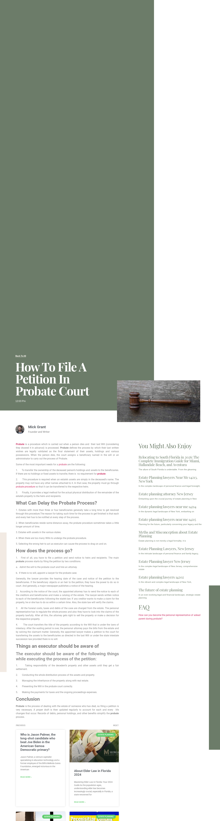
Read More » (26, 777)
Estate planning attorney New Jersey (166, 493)
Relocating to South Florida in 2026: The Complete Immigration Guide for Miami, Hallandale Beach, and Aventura (169, 461)
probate (63, 464)
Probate (20, 444)
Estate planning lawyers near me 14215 (167, 519)
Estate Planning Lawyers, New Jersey (166, 548)
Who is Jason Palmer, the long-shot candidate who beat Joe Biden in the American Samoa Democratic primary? (38, 742)
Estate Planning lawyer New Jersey (165, 561)
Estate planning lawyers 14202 (161, 577)
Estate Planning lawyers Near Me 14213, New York (168, 479)
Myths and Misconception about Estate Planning (168, 534)
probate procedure (26, 486)
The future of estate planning (161, 589)
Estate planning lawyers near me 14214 (167, 506)
